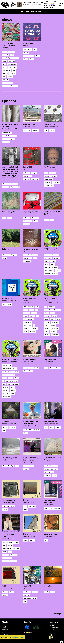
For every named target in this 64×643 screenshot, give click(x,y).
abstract (15, 58)
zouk (35, 49)
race (37, 306)
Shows (54, 1)
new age (26, 368)
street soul (34, 368)
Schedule (47, 1)
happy (52, 313)
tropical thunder (28, 56)
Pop (52, 185)
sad (4, 430)
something (55, 322)
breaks (35, 592)
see (9, 384)
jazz (4, 76)
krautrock (12, 61)
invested (47, 273)
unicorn (32, 316)
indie (12, 55)
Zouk (25, 371)
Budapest (27, 313)
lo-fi (4, 218)
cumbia (26, 469)
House (5, 509)
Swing (51, 220)
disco (37, 56)
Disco (46, 508)
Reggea (13, 255)
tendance (47, 475)
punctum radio (7, 542)
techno (51, 130)
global (16, 542)
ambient (5, 79)
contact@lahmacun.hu (9, 635)
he (10, 365)
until (54, 316)
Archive (46, 3)
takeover (5, 555)
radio (4, 67)
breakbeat (27, 328)
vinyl (25, 429)
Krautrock (6, 184)
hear (4, 372)
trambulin (6, 506)
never (52, 264)
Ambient (26, 255)
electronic (6, 86)
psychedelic (48, 466)
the (25, 306)
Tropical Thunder (55, 508)
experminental (12, 64)
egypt (4, 551)
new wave (32, 506)
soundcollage (7, 58)
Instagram (5, 626)
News (45, 5)
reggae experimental (30, 598)
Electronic (14, 184)
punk (14, 67)
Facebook (5, 624)
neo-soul (35, 130)
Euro (30, 371)
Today (25, 316)
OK (22, 637)
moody (5, 427)
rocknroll (5, 55)
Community (52, 5)
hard (53, 261)
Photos (46, 7)
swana (14, 561)
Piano (51, 427)
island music (27, 49)
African (57, 368)
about (46, 313)
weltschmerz (27, 325)
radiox (10, 76)
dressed (34, 328)
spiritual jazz (7, 70)
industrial (14, 86)
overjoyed (47, 316)
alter (9, 304)
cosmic (47, 469)
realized (13, 390)
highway (56, 258)
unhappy (51, 306)
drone (4, 61)
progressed (48, 258)
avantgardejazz (7, 83)
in (37, 316)
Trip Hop (10, 466)
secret (51, 270)
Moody (46, 592)
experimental (7, 548)
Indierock (5, 187)
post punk (6, 52)
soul (14, 70)
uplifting (12, 427)
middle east (6, 561)
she (46, 325)
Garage (47, 185)
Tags (52, 3)
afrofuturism (7, 558)
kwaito (26, 52)
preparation (27, 322)
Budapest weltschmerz (51, 255)
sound (5, 365)
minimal (5, 73)
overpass (47, 267)
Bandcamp (5, 629)
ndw (12, 52)
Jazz (35, 221)
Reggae (34, 173)
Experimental (15, 187)
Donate (52, 7)
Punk (46, 173)
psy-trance (27, 130)
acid (17, 466)
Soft (11, 592)
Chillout (58, 427)
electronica (27, 592)
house (9, 218)
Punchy (5, 592)
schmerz (47, 261)
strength (55, 267)
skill (46, 270)
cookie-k (16, 637)
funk (31, 59)
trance (12, 393)
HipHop (47, 176)
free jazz (12, 73)
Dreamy (5, 595)
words (16, 372)
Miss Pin (54, 273)
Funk (46, 368)
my (36, 310)
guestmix (16, 548)
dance (25, 59)
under (46, 264)
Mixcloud (4, 627)
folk (9, 67)
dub (4, 64)
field (4, 545)
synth (51, 472)
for (25, 319)
